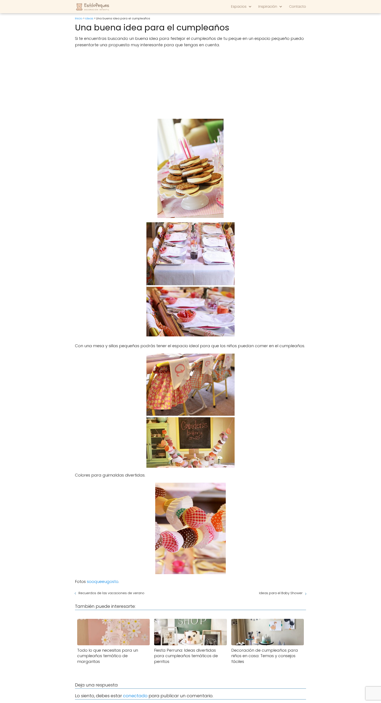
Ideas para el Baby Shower (281, 593)
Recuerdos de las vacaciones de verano (111, 593)
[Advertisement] (190, 83)
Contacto (297, 6)
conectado (135, 696)
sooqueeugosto (102, 581)
